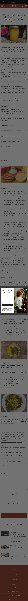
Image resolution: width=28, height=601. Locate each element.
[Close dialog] (26, 289)
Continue (7, 305)
